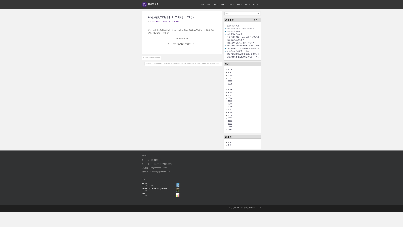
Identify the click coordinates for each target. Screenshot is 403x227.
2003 (230, 121)
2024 (230, 75)
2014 (230, 104)
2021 (230, 84)
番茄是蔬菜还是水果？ (235, 40)
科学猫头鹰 (166, 21)
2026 (230, 70)
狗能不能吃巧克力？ (234, 26)
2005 (230, 118)
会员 (254, 4)
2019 (230, 89)
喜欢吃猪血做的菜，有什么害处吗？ (240, 28)
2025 (230, 72)
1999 (230, 127)
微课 (238, 4)
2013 (230, 107)
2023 (230, 78)
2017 (230, 95)
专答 (230, 4)
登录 (229, 145)
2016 (230, 98)
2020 (230, 87)
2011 (229, 110)
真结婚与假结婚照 (234, 31)
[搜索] (258, 13)
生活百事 (177, 21)
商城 (246, 4)
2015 (230, 101)
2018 (230, 92)
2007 (230, 115)
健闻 (208, 4)
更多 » (256, 20)
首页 (202, 4)
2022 (230, 81)
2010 (230, 112)
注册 (229, 142)
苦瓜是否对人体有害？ (235, 34)
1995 (230, 130)
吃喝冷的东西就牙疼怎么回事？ (239, 51)
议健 (214, 4)
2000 (230, 124)
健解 (222, 4)
